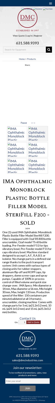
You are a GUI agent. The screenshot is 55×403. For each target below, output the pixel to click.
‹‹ (32, 122)
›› (34, 122)
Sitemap (42, 400)
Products (31, 59)
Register (38, 35)
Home (22, 59)
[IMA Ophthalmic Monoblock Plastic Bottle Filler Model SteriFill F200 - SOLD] (27, 94)
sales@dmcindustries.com (27, 360)
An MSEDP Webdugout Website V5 (25, 400)
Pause (24, 122)
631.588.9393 (27, 43)
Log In (29, 35)
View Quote (19, 35)
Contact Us (28, 318)
